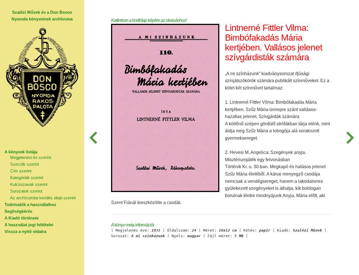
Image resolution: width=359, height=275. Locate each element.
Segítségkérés (18, 211)
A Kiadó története (21, 218)
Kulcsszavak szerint (28, 184)
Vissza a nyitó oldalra (25, 231)
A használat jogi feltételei (28, 224)
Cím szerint (20, 170)
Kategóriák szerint (26, 177)
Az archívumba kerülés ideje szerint (43, 197)
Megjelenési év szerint (30, 157)
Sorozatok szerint (26, 191)
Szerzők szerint (24, 164)
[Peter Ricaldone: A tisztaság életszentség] (350, 137)
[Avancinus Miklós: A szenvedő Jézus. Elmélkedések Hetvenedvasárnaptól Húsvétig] (93, 137)
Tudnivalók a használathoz (30, 204)
